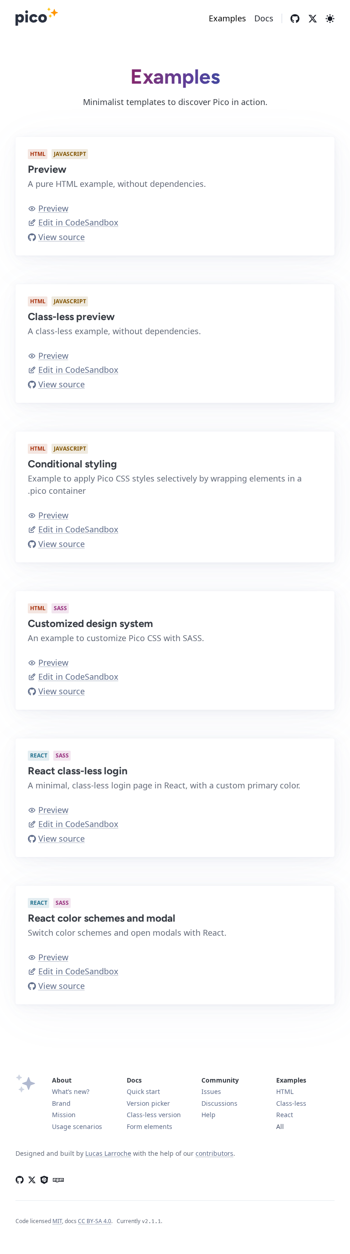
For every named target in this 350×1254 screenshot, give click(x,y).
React (284, 1114)
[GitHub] (19, 1179)
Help (208, 1114)
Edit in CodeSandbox (78, 222)
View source (61, 236)
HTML (284, 1091)
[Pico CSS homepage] (37, 18)
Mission (64, 1114)
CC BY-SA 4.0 (94, 1221)
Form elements (149, 1126)
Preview (53, 208)
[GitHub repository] (295, 18)
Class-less (291, 1103)
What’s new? (70, 1091)
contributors (214, 1153)
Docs (263, 18)
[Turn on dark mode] (330, 18)
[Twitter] (312, 18)
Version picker (148, 1103)
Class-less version (154, 1114)
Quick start (143, 1091)
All (280, 1126)
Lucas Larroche (108, 1153)
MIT (57, 1221)
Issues (211, 1091)
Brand (61, 1103)
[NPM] (56, 1179)
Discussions (219, 1103)
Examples (227, 18)
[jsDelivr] (44, 1179)
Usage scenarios (77, 1126)
